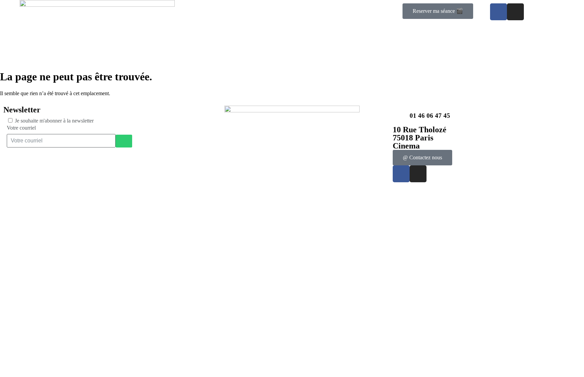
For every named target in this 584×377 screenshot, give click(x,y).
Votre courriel (21, 128)
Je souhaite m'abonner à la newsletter (54, 121)
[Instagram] (515, 11)
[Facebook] (498, 11)
